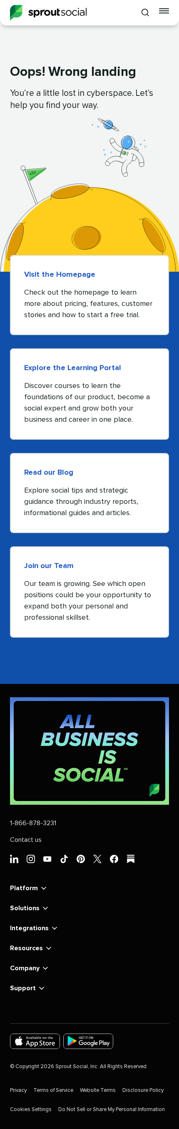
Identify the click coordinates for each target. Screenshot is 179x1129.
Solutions (25, 908)
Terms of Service (53, 1090)
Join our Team (49, 566)
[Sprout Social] (48, 12)
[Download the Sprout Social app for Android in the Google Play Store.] (88, 1041)
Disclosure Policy (143, 1090)
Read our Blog (48, 472)
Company (25, 968)
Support (23, 988)
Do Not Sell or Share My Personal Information (111, 1109)
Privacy (18, 1090)
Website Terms (98, 1090)
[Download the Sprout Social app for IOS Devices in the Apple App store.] (35, 1041)
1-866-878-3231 (33, 823)
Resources (26, 948)
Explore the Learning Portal (72, 368)
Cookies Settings (31, 1109)
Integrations (29, 928)
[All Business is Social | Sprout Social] (89, 751)
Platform (24, 888)
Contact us (26, 839)
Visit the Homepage (59, 274)
